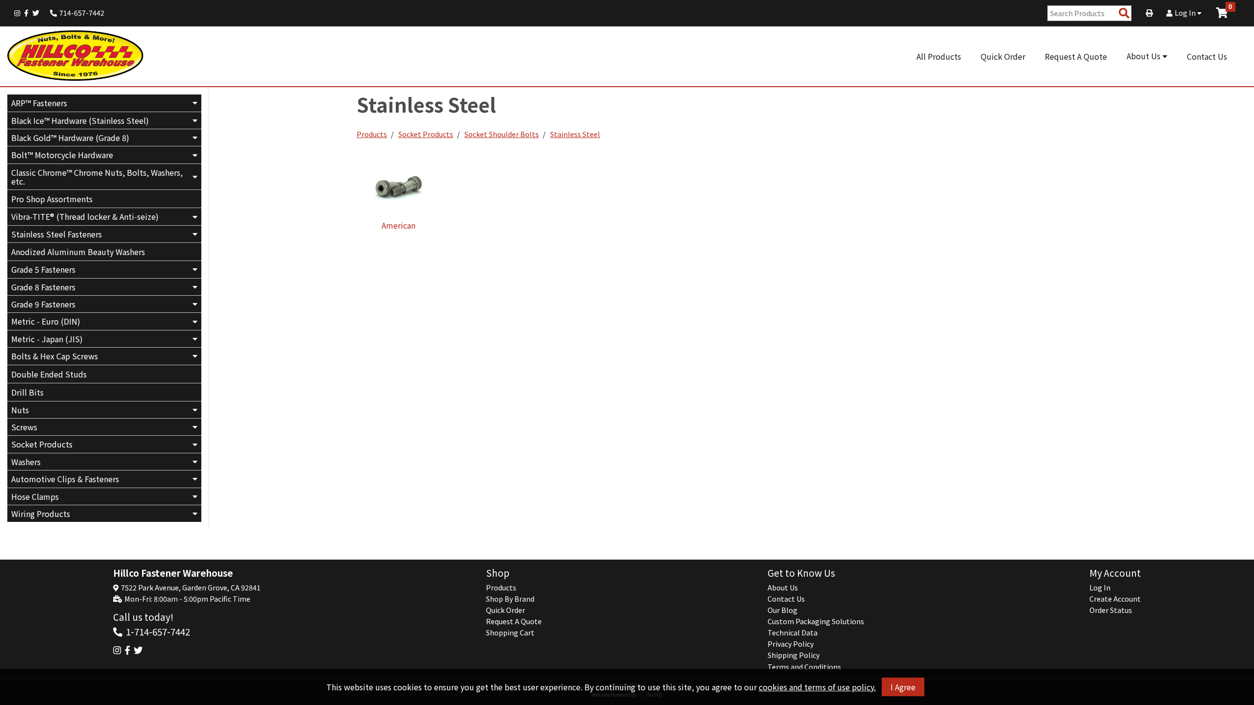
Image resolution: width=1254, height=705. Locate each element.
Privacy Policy (791, 644)
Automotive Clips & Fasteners (65, 479)
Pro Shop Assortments (52, 199)
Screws (24, 427)
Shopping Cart (510, 632)
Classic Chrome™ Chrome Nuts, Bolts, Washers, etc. (97, 176)
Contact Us (1207, 56)
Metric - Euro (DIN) (45, 321)
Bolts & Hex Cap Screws (54, 356)
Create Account (1115, 599)
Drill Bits (27, 392)
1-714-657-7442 (158, 631)
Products (372, 134)
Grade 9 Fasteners (43, 304)
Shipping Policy (794, 655)
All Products (938, 56)
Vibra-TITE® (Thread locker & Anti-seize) (85, 216)
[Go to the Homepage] (76, 56)
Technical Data (793, 632)
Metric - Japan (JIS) (47, 339)
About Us (1144, 56)
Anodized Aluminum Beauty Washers (78, 252)
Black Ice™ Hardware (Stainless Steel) (80, 120)
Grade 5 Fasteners (43, 269)
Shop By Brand (510, 599)
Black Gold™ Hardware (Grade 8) (70, 137)
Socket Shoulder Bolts (501, 134)
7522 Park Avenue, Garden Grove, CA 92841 (191, 587)
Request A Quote (1076, 56)
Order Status (1110, 610)
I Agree (903, 687)
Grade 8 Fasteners (43, 287)
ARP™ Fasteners (39, 103)
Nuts (20, 410)
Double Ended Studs (49, 374)
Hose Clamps (35, 496)
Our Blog (782, 610)
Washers (26, 462)
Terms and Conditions (804, 667)
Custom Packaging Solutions (816, 621)
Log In (1186, 13)
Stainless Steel (575, 134)
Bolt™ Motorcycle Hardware (62, 155)
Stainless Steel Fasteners (56, 234)
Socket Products (41, 444)
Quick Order (1003, 56)
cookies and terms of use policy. (817, 687)
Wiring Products (40, 513)
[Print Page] (1149, 13)
